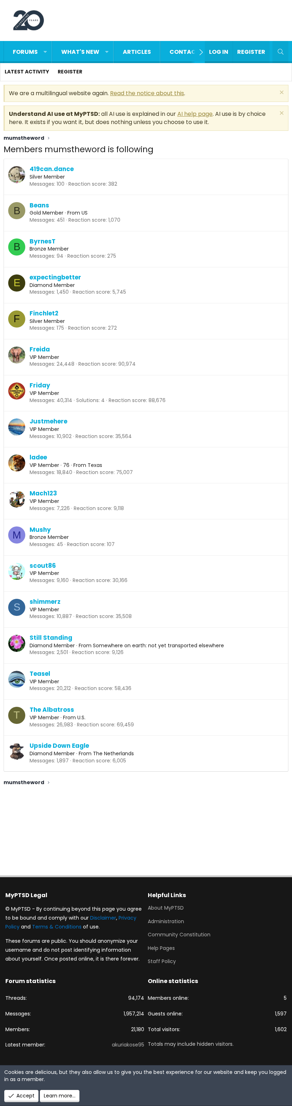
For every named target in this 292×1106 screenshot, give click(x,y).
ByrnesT (43, 241)
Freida (40, 349)
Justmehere (48, 421)
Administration (166, 921)
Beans (39, 205)
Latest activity (27, 71)
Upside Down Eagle (59, 745)
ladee (38, 457)
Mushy (40, 529)
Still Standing (51, 637)
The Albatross (52, 709)
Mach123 (43, 493)
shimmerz (45, 601)
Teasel (40, 673)
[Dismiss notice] (281, 93)
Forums (25, 52)
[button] (45, 52)
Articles (137, 52)
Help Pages (161, 948)
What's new (80, 52)
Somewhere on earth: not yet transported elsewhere (158, 645)
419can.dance (52, 169)
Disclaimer (103, 917)
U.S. (81, 717)
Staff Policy (162, 961)
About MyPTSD (166, 908)
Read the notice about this (147, 93)
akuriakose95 (128, 1044)
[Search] (280, 52)
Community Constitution (179, 934)
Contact (185, 52)
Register (70, 71)
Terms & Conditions (57, 926)
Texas (95, 465)
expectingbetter (55, 277)
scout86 (43, 565)
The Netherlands (113, 753)
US (85, 212)
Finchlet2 (44, 313)
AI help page (195, 114)
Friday (40, 385)
